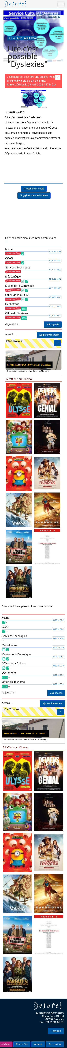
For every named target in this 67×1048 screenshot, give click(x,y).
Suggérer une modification (34, 179)
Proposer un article (34, 172)
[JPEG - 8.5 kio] (34, 405)
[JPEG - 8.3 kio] (34, 716)
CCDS (24, 292)
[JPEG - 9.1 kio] (34, 638)
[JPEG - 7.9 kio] (34, 560)
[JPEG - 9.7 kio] (34, 482)
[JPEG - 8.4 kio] (34, 791)
